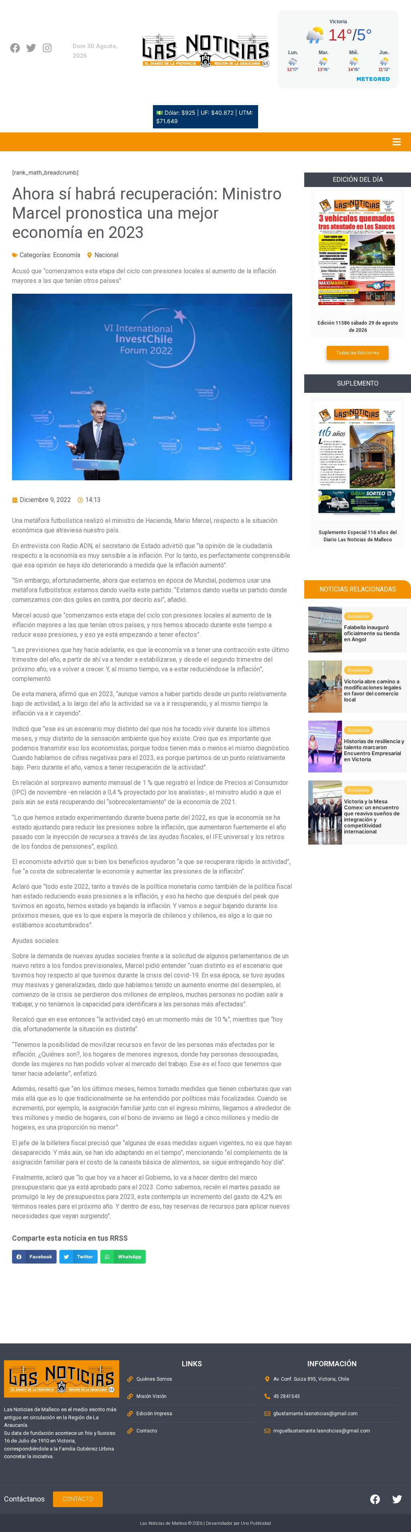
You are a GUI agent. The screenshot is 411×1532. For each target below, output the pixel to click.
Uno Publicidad (256, 1523)
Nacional (106, 255)
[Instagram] (47, 48)
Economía (66, 255)
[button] (34, 1257)
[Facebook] (15, 48)
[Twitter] (31, 48)
